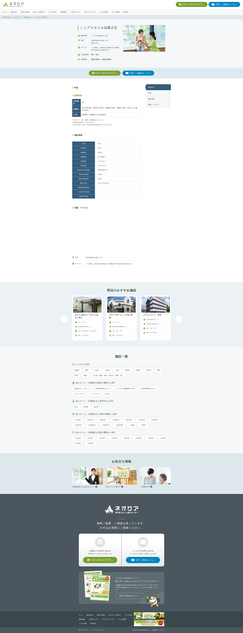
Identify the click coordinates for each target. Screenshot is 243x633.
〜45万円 (163, 438)
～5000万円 (119, 425)
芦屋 (76, 375)
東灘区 (77, 370)
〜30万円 (126, 438)
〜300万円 (154, 420)
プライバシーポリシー (98, 630)
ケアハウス (95, 393)
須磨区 (138, 370)
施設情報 (151, 99)
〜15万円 (90, 438)
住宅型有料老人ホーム (148, 388)
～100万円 (90, 443)
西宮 (85, 375)
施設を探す (27, 17)
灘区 (86, 370)
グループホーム (80, 393)
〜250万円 (141, 420)
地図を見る (94, 43)
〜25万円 (114, 438)
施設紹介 (151, 87)
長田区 (127, 370)
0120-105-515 (193, 4)
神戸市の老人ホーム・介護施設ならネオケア (152, 630)
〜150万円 (115, 420)
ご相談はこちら (226, 4)
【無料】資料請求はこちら (128, 596)
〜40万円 (150, 438)
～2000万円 (105, 425)
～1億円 (132, 425)
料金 (149, 93)
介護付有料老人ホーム (103, 388)
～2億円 (143, 425)
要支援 (85, 407)
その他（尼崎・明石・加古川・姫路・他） (108, 375)
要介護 (96, 407)
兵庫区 (107, 370)
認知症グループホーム (82, 388)
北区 (117, 370)
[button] (178, 319)
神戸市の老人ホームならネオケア (12, 17)
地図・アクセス (153, 104)
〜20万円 (102, 438)
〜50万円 (90, 420)
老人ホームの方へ (84, 630)
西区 (158, 370)
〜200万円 (128, 420)
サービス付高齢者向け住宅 (126, 388)
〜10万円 (78, 420)
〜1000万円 (91, 425)
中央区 (96, 370)
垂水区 (148, 370)
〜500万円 (78, 425)
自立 (76, 407)
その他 (107, 393)
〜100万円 (102, 420)
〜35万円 (138, 438)
